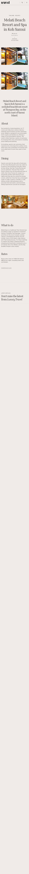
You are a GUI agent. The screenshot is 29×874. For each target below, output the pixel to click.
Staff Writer (14, 35)
